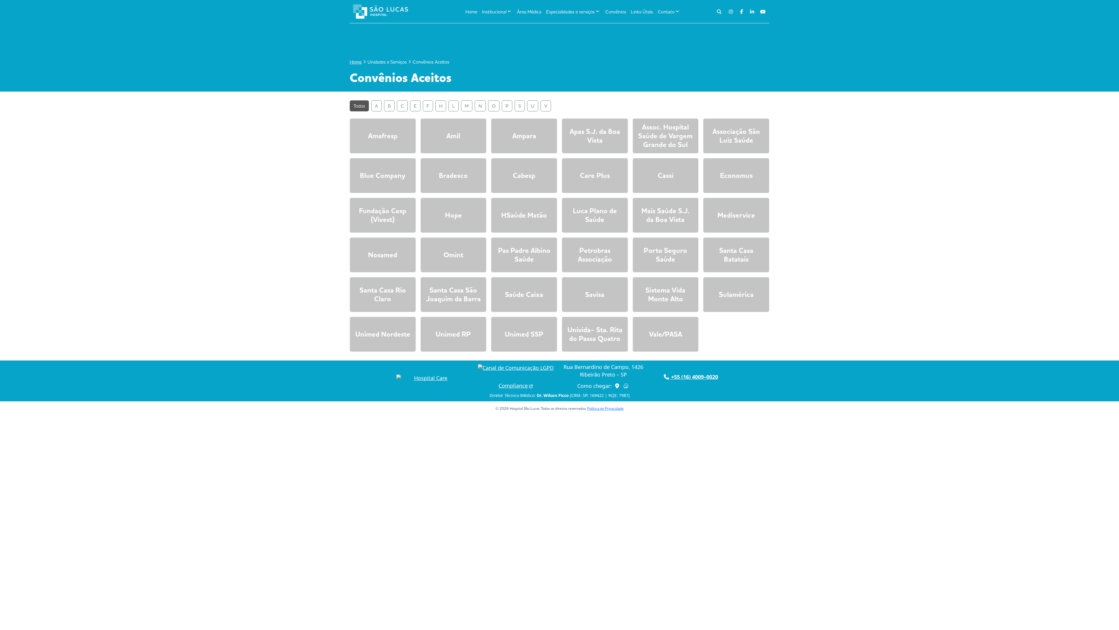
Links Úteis (642, 12)
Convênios (615, 12)
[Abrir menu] (421, 11)
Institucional (494, 12)
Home (471, 12)
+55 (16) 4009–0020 (694, 376)
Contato (666, 12)
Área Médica (529, 12)
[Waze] (626, 386)
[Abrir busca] (719, 11)
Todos (359, 106)
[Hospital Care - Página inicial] (428, 378)
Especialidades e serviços (570, 12)
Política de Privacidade (605, 408)
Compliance (513, 385)
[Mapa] (617, 386)
